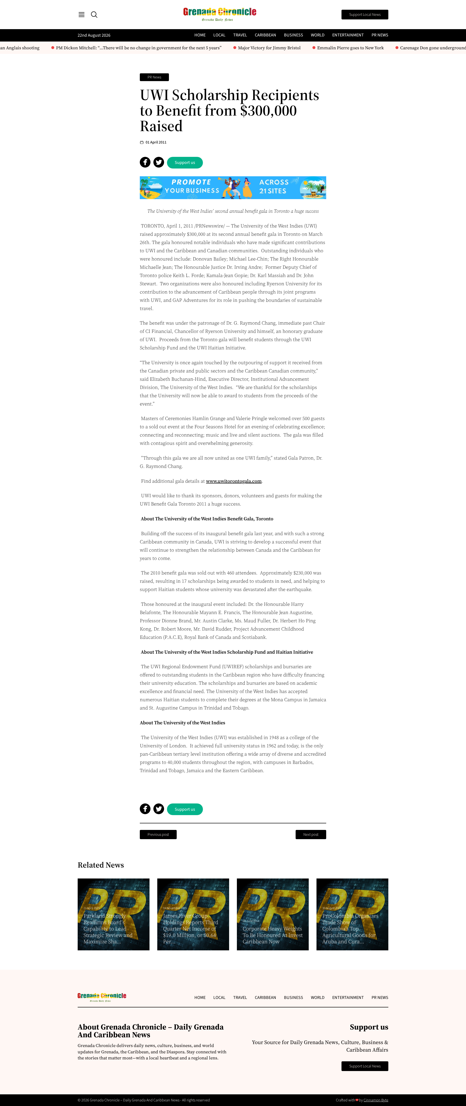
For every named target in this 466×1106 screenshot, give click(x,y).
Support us (185, 163)
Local (219, 35)
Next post (310, 834)
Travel (240, 35)
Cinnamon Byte (376, 1100)
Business (293, 35)
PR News (380, 35)
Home (200, 35)
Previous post (158, 834)
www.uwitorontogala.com (234, 481)
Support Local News (365, 14)
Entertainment (348, 35)
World (318, 35)
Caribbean (265, 35)
